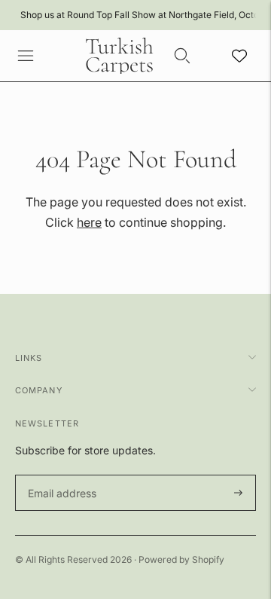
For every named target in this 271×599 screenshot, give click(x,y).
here (89, 222)
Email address (60, 475)
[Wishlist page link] (239, 55)
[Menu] (25, 55)
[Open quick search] (182, 55)
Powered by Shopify (181, 559)
